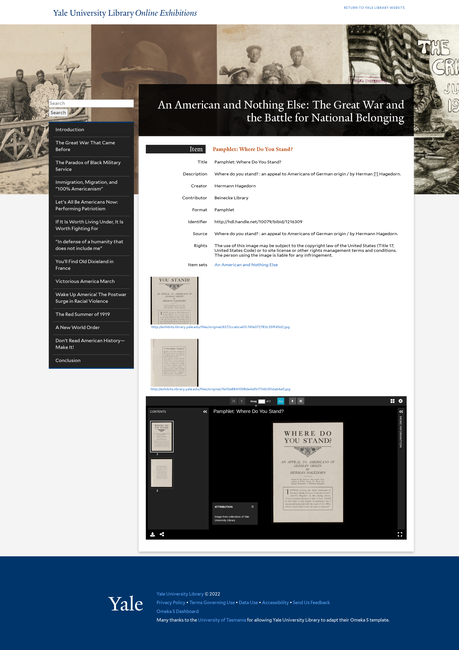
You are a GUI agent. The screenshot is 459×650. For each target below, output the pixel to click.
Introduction (69, 129)
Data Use (248, 602)
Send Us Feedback (311, 602)
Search (58, 112)
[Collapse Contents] (205, 411)
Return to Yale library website (374, 8)
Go (281, 401)
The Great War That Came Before (85, 146)
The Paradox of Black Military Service (88, 166)
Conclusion (68, 360)
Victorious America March (85, 281)
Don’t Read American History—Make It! (90, 344)
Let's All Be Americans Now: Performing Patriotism (86, 205)
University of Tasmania (221, 620)
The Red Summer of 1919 (82, 314)
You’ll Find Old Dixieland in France (84, 265)
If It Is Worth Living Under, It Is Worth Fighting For (89, 225)
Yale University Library (180, 593)
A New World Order (77, 327)
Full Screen (400, 534)
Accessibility (275, 602)
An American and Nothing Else (246, 264)
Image (254, 403)
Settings (401, 401)
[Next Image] (293, 401)
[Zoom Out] (227, 419)
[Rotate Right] (235, 419)
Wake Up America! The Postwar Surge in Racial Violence (90, 298)
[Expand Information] (401, 411)
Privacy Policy (171, 602)
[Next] (396, 472)
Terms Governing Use (212, 602)
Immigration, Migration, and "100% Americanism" (86, 185)
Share (162, 534)
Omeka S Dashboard (178, 611)
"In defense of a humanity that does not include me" (89, 245)
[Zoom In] (219, 419)
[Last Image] (301, 401)
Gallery (392, 401)
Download (152, 534)
